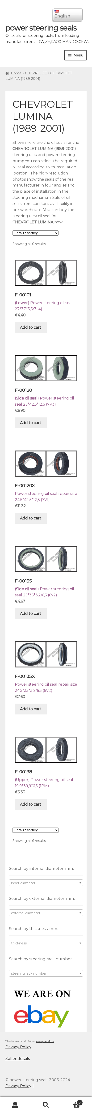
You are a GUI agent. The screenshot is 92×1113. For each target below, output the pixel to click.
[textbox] (46, 883)
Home (16, 73)
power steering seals (41, 27)
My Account (15, 1105)
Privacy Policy (18, 1047)
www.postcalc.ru (45, 1041)
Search (46, 1105)
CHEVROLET (36, 73)
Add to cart (30, 327)
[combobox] (46, 882)
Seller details (17, 1058)
